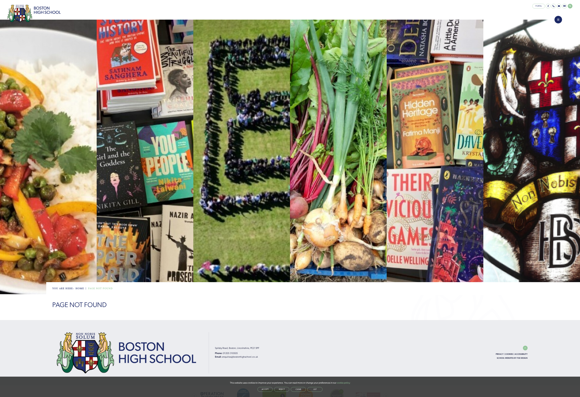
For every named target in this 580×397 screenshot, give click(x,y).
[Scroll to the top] (525, 348)
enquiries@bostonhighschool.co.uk (240, 357)
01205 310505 (230, 353)
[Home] (34, 13)
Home (79, 288)
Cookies (509, 354)
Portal (538, 6)
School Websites (505, 358)
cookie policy (343, 383)
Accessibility (521, 354)
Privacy (499, 354)
